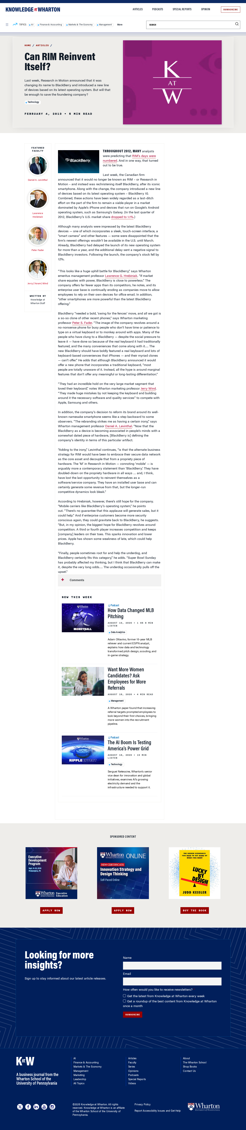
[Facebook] (28, 1107)
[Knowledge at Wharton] (33, 9)
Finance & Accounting (51, 25)
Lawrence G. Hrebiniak (121, 276)
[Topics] (15, 25)
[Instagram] (52, 1107)
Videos (132, 1083)
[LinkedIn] (36, 1107)
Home (27, 45)
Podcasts (157, 9)
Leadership (79, 1079)
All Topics (78, 1083)
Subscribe (230, 9)
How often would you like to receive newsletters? (158, 990)
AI (32, 25)
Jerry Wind (148, 388)
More (119, 25)
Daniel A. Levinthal (118, 426)
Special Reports (182, 9)
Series (131, 1067)
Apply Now (51, 910)
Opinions (133, 1071)
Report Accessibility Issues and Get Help (158, 1111)
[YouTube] (44, 1107)
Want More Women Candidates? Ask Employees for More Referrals (127, 679)
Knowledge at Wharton (94, 1105)
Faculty (132, 1063)
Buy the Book (195, 910)
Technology (33, 102)
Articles (138, 9)
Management (105, 25)
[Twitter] (20, 1107)
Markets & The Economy (80, 25)
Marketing (79, 1075)
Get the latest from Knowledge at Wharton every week (166, 996)
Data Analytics (118, 632)
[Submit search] (237, 24)
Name (127, 958)
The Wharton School (194, 1063)
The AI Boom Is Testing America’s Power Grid (129, 746)
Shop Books (190, 1067)
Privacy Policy (143, 1105)
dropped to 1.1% (122, 217)
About (186, 1058)
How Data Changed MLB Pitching (131, 614)
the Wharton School (86, 1111)
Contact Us (189, 1071)
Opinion (205, 9)
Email (127, 974)
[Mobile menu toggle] (6, 24)
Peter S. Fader (82, 323)
